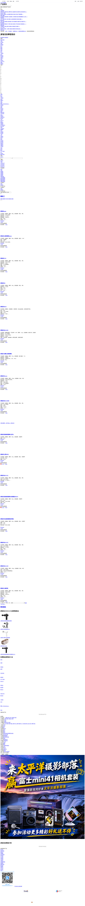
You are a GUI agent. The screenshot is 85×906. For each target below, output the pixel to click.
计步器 (1, 857)
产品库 (8, 1)
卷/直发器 (2, 854)
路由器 (14, 26)
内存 (8, 19)
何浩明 (1, 56)
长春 (4, 738)
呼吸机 (1, 866)
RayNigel (2, 126)
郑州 (4, 732)
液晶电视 (2, 23)
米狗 (1, 127)
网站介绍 (26, 888)
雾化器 (1, 865)
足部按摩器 (2, 177)
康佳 (1, 139)
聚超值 (11, 1)
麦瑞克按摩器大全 (22, 31)
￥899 (1, 410)
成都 (6, 717)
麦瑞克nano (3, 211)
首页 (6, 31)
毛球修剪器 (2, 861)
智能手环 (23, 21)
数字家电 (2, 22)
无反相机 (10, 16)
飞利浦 (1, 53)
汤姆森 (1, 136)
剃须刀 (1, 852)
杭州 (8, 717)
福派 (1, 50)
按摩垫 (1, 175)
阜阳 (7, 718)
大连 (6, 739)
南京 (15, 717)
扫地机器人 (22, 23)
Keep (1, 121)
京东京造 (2, 113)
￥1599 (1, 574)
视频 (13, 1)
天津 (5, 747)
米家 (1, 43)
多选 (1, 39)
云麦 (1, 119)
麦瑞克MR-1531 (4, 475)
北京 (5, 720)
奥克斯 (1, 133)
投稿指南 (39, 888)
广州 (5, 723)
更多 (3, 39)
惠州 (18, 723)
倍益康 (1, 131)
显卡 (5, 19)
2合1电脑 (8, 14)
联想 (1, 111)
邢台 (11, 733)
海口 (4, 730)
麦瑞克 (1, 63)
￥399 (1, 244)
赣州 (6, 735)
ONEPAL (2, 128)
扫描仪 (10, 28)
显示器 (18, 19)
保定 (7, 733)
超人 (1, 52)
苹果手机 (2, 11)
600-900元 (2, 165)
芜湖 (12, 718)
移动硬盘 (15, 21)
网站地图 (55, 888)
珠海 (14, 723)
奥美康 (1, 44)
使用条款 (42, 888)
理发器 (1, 858)
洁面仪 (1, 860)
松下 (1, 45)
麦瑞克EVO (3, 258)
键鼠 (20, 19)
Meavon (1, 120)
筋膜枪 (1, 171)
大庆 (7, 734)
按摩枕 (1, 174)
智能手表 (19, 21)
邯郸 (9, 733)
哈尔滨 (4, 734)
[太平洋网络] (26, 892)
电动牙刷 (2, 850)
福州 (5, 722)
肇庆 (20, 723)
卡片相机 (14, 16)
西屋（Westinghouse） (4, 103)
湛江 (30, 723)
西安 (4, 744)
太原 (4, 746)
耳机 (1, 21)
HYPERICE (2, 125)
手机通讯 (2, 10)
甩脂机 (1, 863)
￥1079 (1, 386)
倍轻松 (1, 109)
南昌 (4, 735)
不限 (1, 41)
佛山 (11, 723)
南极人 (1, 57)
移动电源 (9, 21)
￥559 (1, 505)
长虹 (1, 59)
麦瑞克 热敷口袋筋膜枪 (6, 353)
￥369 (1, 362)
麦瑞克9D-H (3, 306)
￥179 (2, 464)
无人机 (24, 16)
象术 (1, 150)
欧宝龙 (1, 118)
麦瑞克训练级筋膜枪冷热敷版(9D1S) (9, 496)
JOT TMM (2, 151)
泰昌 (1, 107)
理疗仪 (1, 867)
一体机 (7, 28)
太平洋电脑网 (3, 2)
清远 (24, 723)
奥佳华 (1, 108)
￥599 (1, 552)
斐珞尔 (1, 60)
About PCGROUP (22, 888)
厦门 (7, 722)
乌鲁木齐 (5, 749)
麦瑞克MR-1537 (4, 542)
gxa (1, 152)
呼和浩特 (6, 740)
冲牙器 (1, 859)
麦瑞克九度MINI (4, 454)
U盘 (12, 21)
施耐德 (1, 129)
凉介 (1, 147)
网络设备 (2, 25)
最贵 (12, 198)
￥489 (1, 292)
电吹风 (1, 849)
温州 (8, 751)
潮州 (32, 723)
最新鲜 (4, 198)
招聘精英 (52, 888)
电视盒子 (6, 23)
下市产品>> (2, 604)
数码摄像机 (21, 16)
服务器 (13, 28)
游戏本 (4, 14)
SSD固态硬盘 (13, 19)
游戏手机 (6, 11)
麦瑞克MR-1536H (4, 400)
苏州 (6, 737)
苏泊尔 (1, 140)
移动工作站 (15, 14)
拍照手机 (19, 11)
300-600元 (2, 164)
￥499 (1, 222)
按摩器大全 (15, 31)
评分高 (7, 198)
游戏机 (6, 21)
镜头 (17, 16)
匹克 (1, 138)
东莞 (9, 723)
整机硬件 (2, 17)
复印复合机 (17, 28)
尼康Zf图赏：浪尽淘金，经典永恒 (7, 423)
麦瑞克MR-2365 (4, 330)
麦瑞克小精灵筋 (4, 588)
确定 (1, 154)
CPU (1, 19)
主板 (3, 19)
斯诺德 (1, 122)
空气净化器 (17, 23)
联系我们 (45, 888)
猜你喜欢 (3, 607)
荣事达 (1, 144)
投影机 (1, 28)
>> (26, 11)
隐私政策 (29, 888)
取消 (3, 154)
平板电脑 (20, 14)
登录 (75, 1)
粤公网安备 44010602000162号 (37, 902)
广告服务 (33, 888)
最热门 (2, 196)
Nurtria (1, 153)
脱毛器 (1, 855)
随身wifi (11, 26)
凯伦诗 (1, 142)
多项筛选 (6, 37)
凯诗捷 (1, 141)
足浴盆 (1, 869)
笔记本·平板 (2, 13)
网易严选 (2, 112)
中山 (16, 723)
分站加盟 (49, 888)
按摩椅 (1, 853)
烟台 (8, 745)
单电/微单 (6, 16)
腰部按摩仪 (2, 180)
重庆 (5, 721)
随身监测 (2, 864)
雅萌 (1, 48)
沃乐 (1, 135)
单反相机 (2, 16)
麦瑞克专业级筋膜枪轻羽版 (7, 519)
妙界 (1, 148)
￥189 (1, 461)
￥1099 (1, 269)
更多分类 (2, 30)
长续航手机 (14, 11)
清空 (1, 183)
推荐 (1, 198)
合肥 (5, 718)
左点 (1, 114)
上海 (5, 741)
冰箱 (11, 23)
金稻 (1, 62)
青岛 (6, 745)
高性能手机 (23, 11)
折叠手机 (10, 11)
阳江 (34, 723)
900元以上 (2, 166)
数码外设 (2, 20)
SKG (1, 54)
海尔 (1, 130)
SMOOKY (2, 117)
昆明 (5, 750)
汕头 (28, 723)
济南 (4, 745)
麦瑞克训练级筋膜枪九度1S (7, 434)
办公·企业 (2, 27)
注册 (78, 1)
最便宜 (10, 198)
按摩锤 (1, 172)
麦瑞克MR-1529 (4, 566)
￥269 (1, 528)
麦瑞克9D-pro (3, 376)
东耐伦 (1, 145)
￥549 (1, 440)
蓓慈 (1, 106)
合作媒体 (36, 888)
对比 (6, 224)
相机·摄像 (2, 15)
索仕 (1, 47)
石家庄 (13, 717)
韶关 (26, 723)
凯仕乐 (1, 55)
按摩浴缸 (2, 176)
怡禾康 (1, 105)
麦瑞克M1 (2, 283)
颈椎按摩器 (2, 181)
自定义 (1, 156)
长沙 (5, 728)
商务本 (11, 14)
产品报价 (10, 31)
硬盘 (10, 19)
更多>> (1, 870)
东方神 (1, 42)
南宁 (4, 724)
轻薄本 (1, 14)
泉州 (9, 722)
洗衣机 (13, 23)
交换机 (17, 26)
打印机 (4, 28)
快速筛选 (2, 37)
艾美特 (1, 146)
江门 (22, 723)
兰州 (4, 726)
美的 (1, 49)
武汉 (10, 717)
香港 (3, 727)
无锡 (8, 737)
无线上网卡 (6, 26)
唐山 (12, 733)
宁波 (6, 751)
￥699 (1, 482)
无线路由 (2, 26)
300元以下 (2, 163)
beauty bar (2, 61)
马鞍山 (9, 718)
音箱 (3, 21)
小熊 (1, 134)
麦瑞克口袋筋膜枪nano (6, 236)
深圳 (7, 723)
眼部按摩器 (2, 178)
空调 (9, 23)
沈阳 (5, 739)
